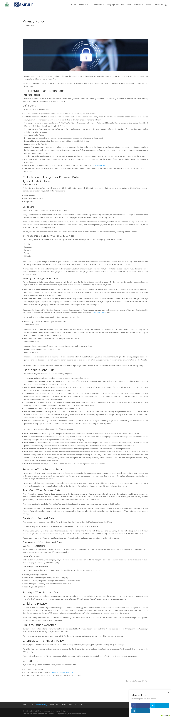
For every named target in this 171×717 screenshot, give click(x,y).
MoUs (148, 5)
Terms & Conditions (58, 705)
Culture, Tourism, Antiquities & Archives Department (45, 714)
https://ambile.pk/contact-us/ (62, 672)
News (129, 5)
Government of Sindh (77, 714)
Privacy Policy (41, 705)
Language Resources (115, 5)
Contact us (158, 5)
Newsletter (138, 5)
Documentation (29, 25)
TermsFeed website (99, 313)
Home (73, 5)
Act (31, 705)
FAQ (70, 705)
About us (82, 5)
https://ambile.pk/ (99, 165)
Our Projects (97, 5)
